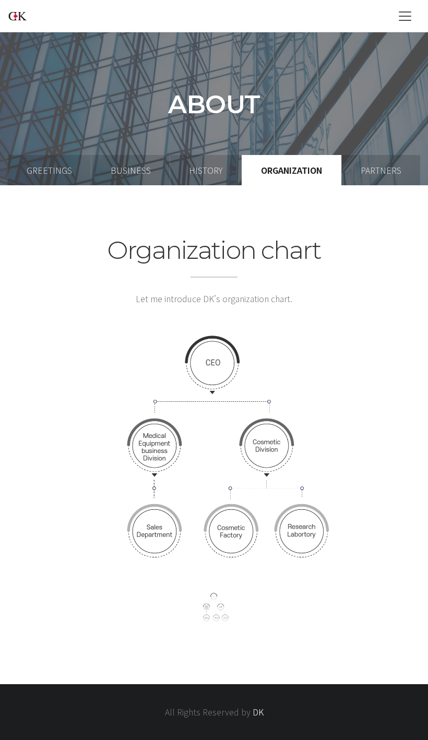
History (206, 170)
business (131, 170)
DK (258, 712)
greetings (49, 170)
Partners (381, 170)
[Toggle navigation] (405, 16)
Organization (291, 170)
